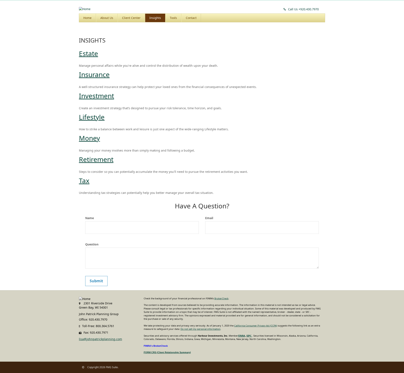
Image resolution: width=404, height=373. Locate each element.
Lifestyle (92, 116)
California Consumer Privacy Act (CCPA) (255, 325)
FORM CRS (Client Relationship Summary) (167, 352)
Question (91, 244)
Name (89, 218)
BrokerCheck (221, 298)
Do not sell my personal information (201, 328)
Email (209, 218)
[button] (106, 18)
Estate (88, 53)
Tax (84, 180)
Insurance (94, 74)
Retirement (96, 159)
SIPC (249, 335)
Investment (96, 95)
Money (89, 138)
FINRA (241, 335)
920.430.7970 (303, 9)
